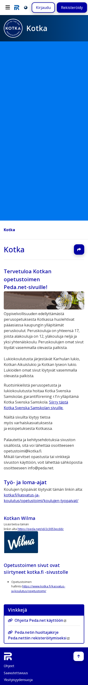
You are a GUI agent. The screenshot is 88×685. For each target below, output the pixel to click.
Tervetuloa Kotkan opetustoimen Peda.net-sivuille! (27, 279)
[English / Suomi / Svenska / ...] (26, 7)
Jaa (79, 249)
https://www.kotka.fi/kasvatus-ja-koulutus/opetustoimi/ (38, 588)
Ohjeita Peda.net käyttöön (39, 620)
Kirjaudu (43, 7)
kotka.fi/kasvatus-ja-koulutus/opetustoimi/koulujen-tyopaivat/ (41, 498)
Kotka (9, 229)
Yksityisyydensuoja (18, 679)
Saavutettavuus (16, 673)
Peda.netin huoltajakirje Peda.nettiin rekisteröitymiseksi (37, 635)
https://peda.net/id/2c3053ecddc (41, 529)
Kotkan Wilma (19, 518)
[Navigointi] (8, 8)
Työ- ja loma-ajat (25, 482)
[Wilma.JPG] (21, 552)
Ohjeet (9, 666)
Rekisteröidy (72, 7)
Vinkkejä (17, 610)
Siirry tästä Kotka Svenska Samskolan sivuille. (36, 405)
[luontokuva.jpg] (44, 308)
